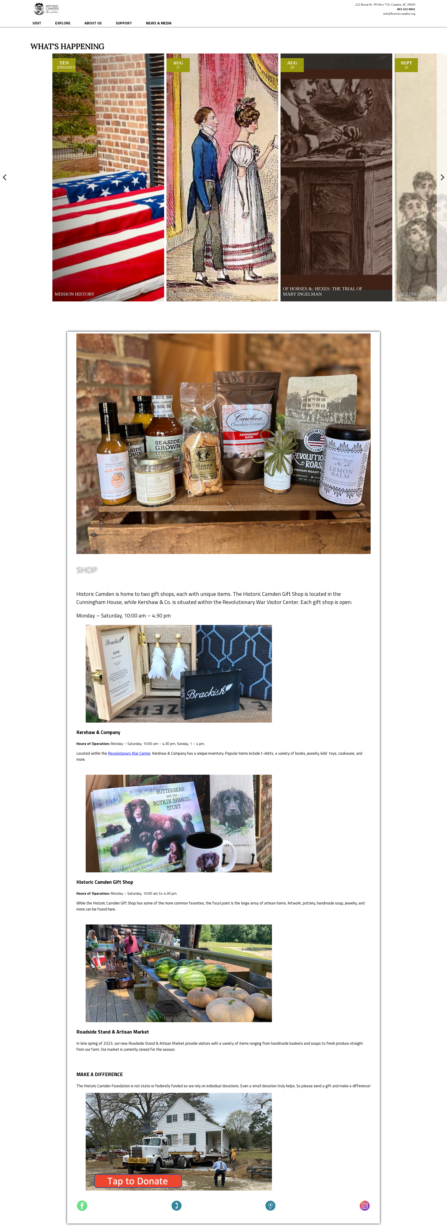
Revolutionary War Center (129, 753)
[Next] (442, 177)
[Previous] (5, 177)
